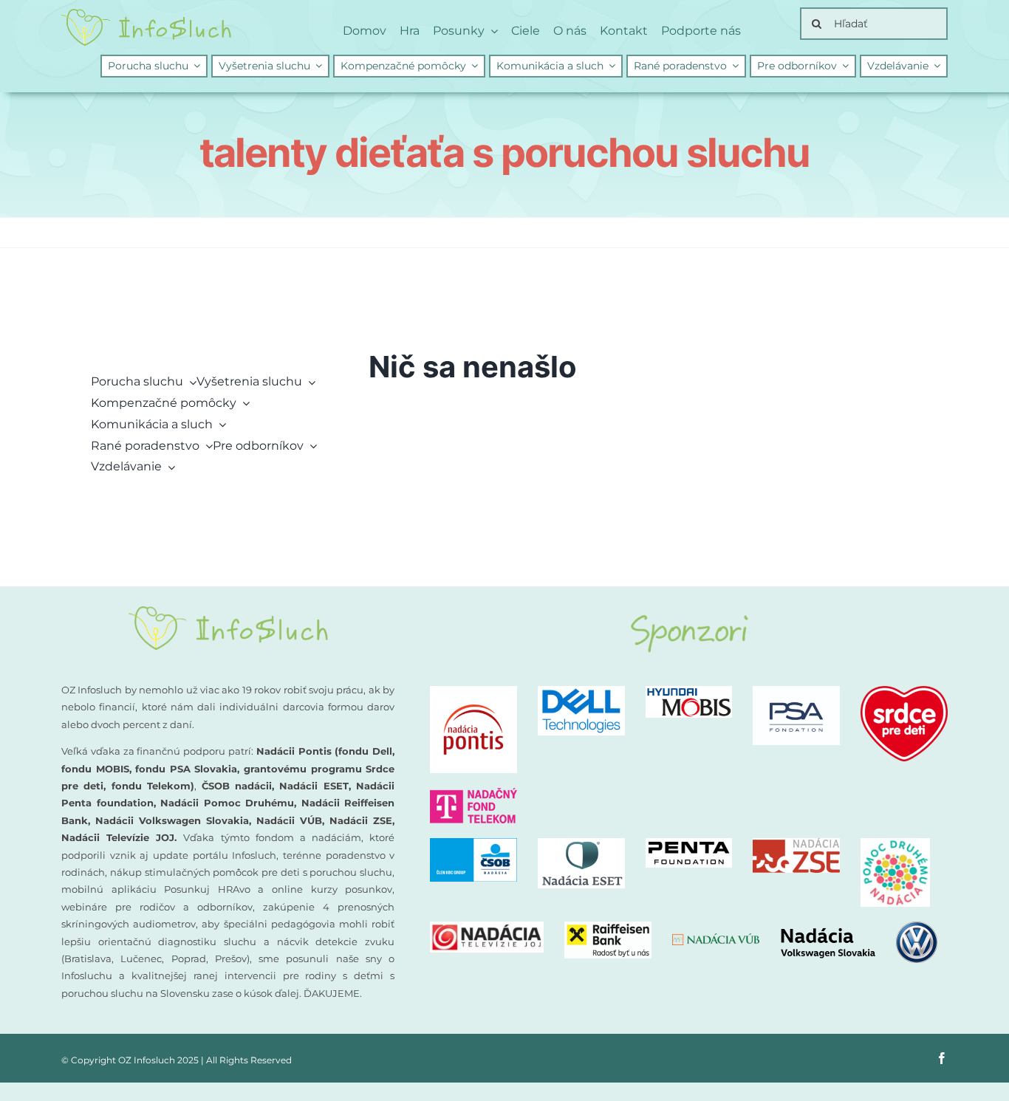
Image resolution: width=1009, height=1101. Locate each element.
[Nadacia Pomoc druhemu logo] (895, 844)
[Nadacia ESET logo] (581, 844)
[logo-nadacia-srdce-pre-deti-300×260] (904, 692)
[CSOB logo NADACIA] (473, 844)
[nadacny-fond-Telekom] (473, 793)
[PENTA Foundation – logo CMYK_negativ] (689, 844)
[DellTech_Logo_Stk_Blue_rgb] (581, 692)
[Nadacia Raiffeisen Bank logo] (607, 927)
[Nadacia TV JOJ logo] (487, 927)
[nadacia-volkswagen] (858, 927)
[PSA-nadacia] (796, 692)
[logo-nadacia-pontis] (473, 692)
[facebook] (942, 1058)
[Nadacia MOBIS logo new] (689, 692)
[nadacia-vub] (715, 939)
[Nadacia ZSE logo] (796, 844)
